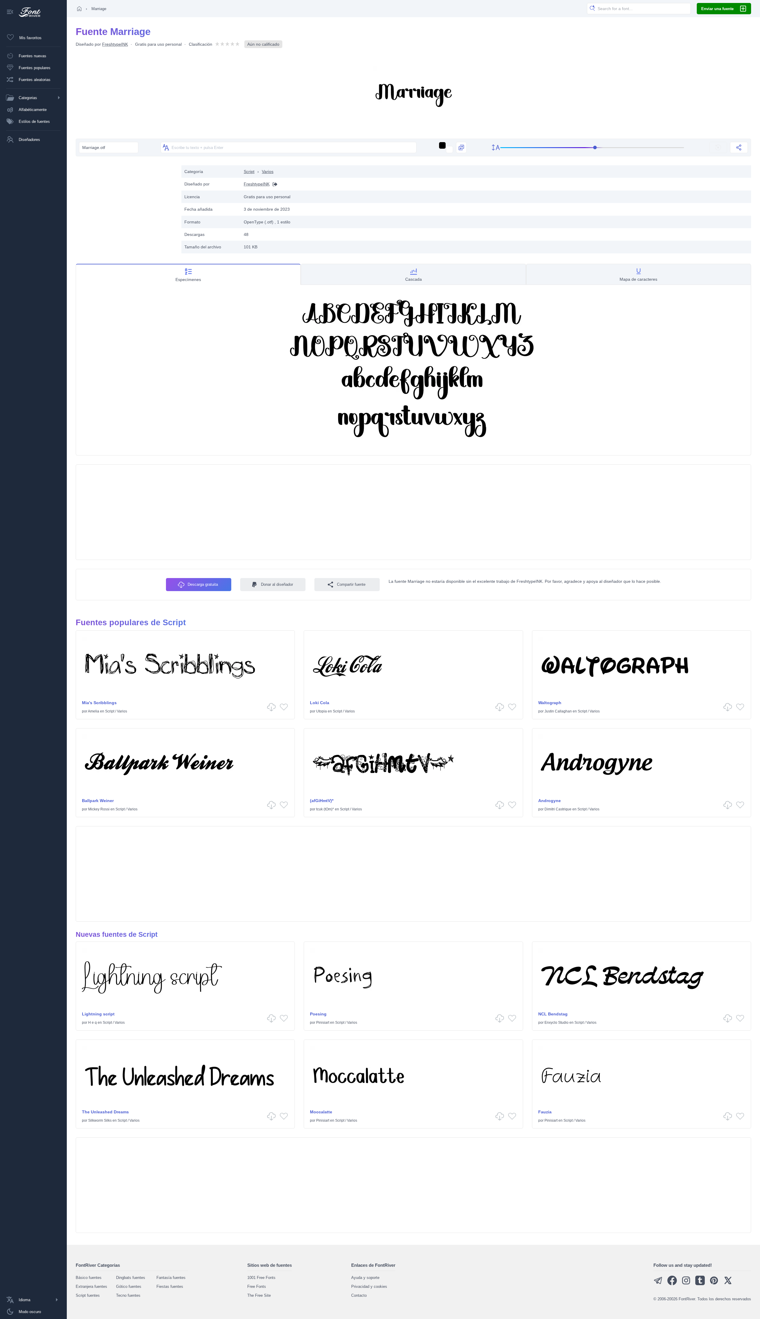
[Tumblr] (700, 1284)
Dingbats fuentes (130, 1277)
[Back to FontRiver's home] (27, 12)
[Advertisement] (125, 206)
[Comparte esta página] (739, 147)
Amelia (93, 711)
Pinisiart (322, 1022)
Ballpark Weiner (98, 800)
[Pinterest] (714, 1284)
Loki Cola (319, 702)
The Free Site (259, 1295)
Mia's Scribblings (99, 702)
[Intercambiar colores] (461, 147)
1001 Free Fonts (261, 1277)
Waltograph (549, 702)
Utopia (321, 711)
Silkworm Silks (100, 1120)
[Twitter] (728, 1284)
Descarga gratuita (203, 584)
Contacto (359, 1295)
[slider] (592, 147)
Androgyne (549, 800)
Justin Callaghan (558, 711)
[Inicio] (79, 8)
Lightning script (98, 1014)
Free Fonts (256, 1286)
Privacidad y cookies (369, 1286)
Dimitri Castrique (557, 809)
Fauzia (545, 1112)
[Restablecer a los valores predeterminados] (718, 147)
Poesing (318, 1014)
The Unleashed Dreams (105, 1112)
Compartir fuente (351, 584)
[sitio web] (273, 184)
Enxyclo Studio (556, 1022)
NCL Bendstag (553, 1014)
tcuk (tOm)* (325, 809)
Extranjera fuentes (91, 1286)
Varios (267, 171)
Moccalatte (321, 1112)
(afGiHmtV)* (321, 800)
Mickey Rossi (99, 809)
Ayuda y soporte (365, 1277)
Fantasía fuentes (171, 1277)
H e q (92, 1022)
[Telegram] (658, 1284)
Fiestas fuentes (169, 1286)
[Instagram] (686, 1284)
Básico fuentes (89, 1277)
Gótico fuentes (128, 1286)
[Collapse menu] (10, 12)
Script (249, 171)
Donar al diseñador (277, 584)
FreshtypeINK (115, 44)
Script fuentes (88, 1295)
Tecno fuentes (128, 1295)
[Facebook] (672, 1284)
